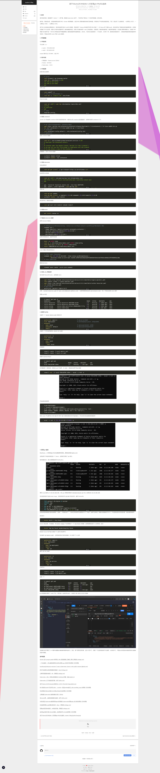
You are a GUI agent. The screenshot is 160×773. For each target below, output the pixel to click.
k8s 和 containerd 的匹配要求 (77, 119)
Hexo (87, 770)
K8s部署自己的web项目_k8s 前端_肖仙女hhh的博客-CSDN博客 (55, 691)
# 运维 (93, 732)
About (25, 9)
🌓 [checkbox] (3, 767)
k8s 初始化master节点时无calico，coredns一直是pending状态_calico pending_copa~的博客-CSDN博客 (65, 687)
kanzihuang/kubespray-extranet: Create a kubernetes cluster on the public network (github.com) (64, 666)
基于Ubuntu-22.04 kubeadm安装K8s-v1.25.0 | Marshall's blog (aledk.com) (58, 684)
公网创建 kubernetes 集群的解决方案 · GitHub (51, 694)
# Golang (86, 732)
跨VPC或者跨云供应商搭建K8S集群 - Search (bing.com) (53, 670)
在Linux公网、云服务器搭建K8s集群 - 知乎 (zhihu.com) (53, 698)
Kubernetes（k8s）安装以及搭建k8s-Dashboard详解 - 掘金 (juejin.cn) (57, 677)
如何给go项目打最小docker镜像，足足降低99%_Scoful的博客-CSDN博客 (58, 712)
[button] (29, 34)
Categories (29, 13)
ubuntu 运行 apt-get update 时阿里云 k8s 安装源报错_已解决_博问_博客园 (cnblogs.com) (62, 659)
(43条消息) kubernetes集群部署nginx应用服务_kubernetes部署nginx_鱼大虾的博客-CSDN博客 (63, 701)
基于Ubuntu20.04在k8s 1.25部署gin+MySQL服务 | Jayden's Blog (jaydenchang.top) (60, 715)
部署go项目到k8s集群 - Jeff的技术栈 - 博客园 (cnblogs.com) (55, 708)
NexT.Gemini (91, 770)
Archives (29, 15)
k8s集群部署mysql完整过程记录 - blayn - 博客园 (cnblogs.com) (55, 705)
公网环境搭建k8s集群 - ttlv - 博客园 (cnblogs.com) (52, 673)
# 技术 (83, 732)
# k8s (90, 732)
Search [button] (25, 18)
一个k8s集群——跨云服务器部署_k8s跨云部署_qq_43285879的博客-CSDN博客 (59, 663)
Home (25, 6)
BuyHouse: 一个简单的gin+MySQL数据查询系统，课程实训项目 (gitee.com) (58, 452)
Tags (29, 11)
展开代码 (87, 113)
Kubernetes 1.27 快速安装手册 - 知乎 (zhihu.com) (52, 680)
